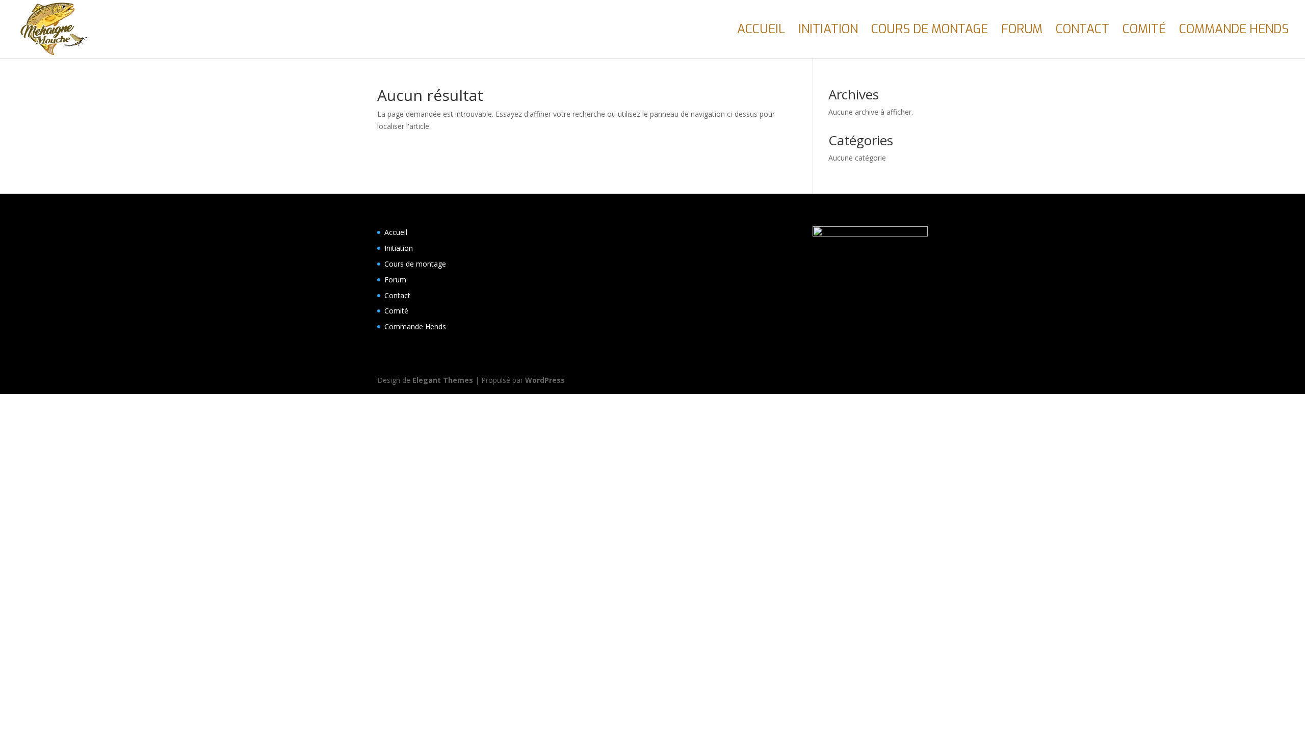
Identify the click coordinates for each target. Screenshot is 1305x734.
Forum (1021, 31)
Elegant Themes (442, 380)
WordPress (545, 380)
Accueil (761, 31)
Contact (1082, 31)
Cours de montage (929, 31)
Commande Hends (1234, 31)
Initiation (828, 31)
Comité (1144, 31)
